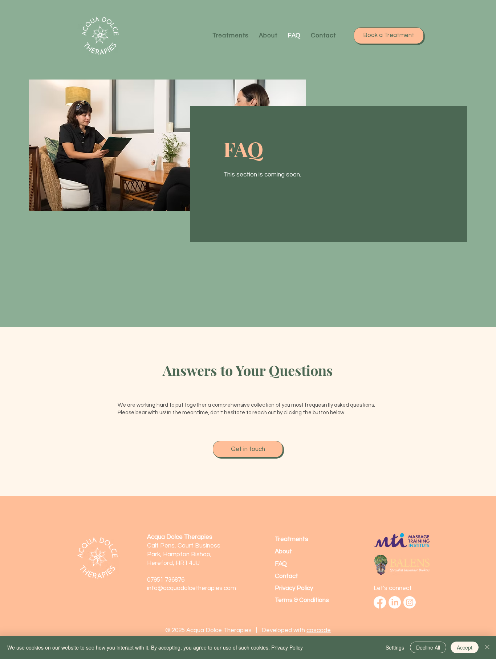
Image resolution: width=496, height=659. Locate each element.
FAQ (281, 564)
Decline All (428, 647)
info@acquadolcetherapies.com (191, 588)
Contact (286, 576)
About (283, 551)
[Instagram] (409, 602)
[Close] (487, 647)
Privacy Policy (287, 647)
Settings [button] (395, 647)
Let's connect (393, 588)
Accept (464, 647)
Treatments (291, 539)
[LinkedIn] (395, 602)
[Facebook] (380, 602)
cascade (318, 630)
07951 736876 (165, 580)
